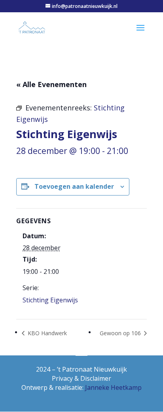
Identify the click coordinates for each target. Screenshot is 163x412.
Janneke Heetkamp (113, 387)
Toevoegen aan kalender (74, 186)
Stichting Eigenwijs (50, 300)
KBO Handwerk (46, 333)
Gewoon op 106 (121, 333)
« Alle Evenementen (51, 84)
